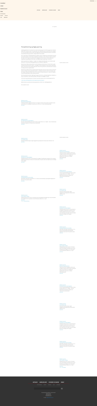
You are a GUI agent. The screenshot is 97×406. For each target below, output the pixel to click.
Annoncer (6, 15)
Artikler (1, 6)
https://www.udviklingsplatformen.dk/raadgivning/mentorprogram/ (32, 80)
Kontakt (1, 15)
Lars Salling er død (24, 139)
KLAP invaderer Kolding (25, 196)
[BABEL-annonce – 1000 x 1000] (68, 41)
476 (24, 201)
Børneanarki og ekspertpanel (26, 101)
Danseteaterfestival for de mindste (27, 177)
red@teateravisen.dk (49, 397)
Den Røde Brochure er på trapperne (27, 120)
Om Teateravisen (2, 13)
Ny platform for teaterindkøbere (26, 157)
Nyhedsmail (5, 17)
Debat (1, 11)
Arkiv (1, 17)
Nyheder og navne (24, 100)
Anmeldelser (2, 3)
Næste (65, 367)
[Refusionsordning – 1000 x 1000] (68, 59)
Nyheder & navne (3, 8)
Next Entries (27, 201)
